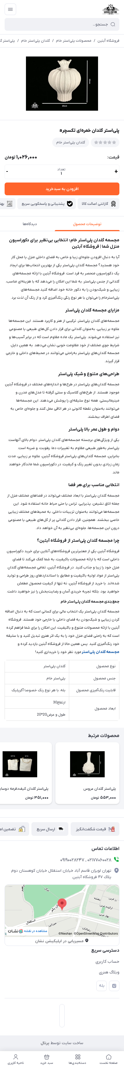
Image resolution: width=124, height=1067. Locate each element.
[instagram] (114, 986)
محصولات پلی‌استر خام (73, 40)
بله (101, 985)
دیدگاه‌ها (30, 224)
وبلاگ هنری (109, 972)
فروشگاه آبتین (108, 40)
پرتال (45, 1043)
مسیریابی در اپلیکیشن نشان (59, 941)
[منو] (10, 9)
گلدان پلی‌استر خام (35, 40)
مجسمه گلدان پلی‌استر (100, 652)
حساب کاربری (107, 961)
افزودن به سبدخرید (62, 189)
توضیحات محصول (87, 224)
